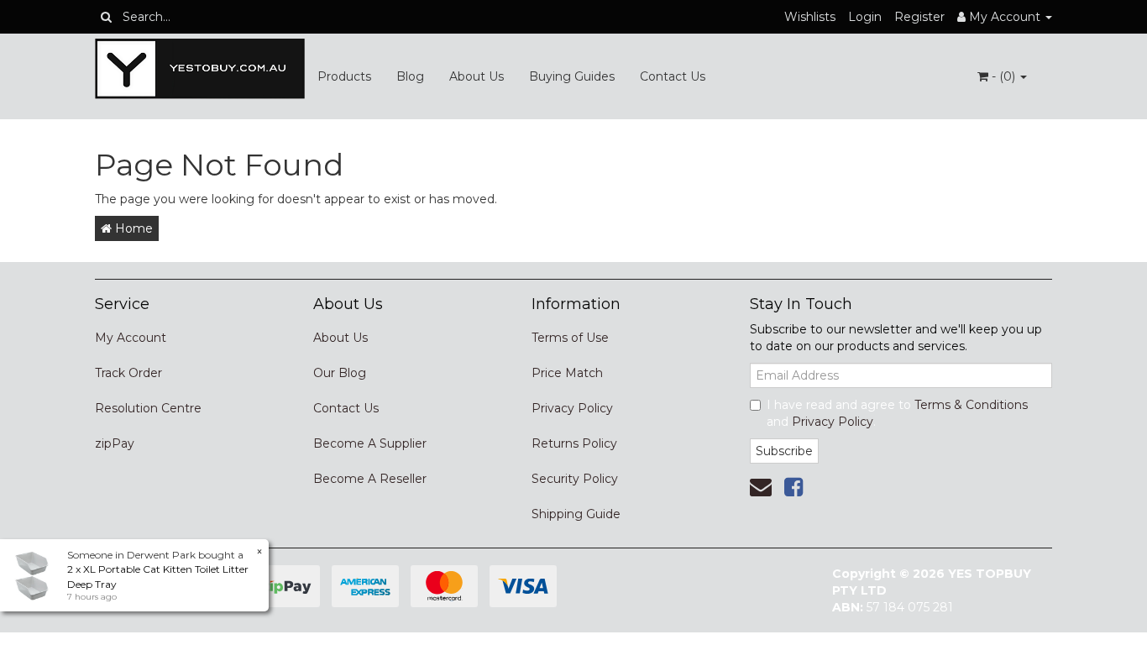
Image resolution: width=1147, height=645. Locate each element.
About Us (476, 76)
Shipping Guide (576, 514)
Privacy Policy (572, 408)
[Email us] (761, 487)
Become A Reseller (370, 478)
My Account (130, 337)
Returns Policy (574, 443)
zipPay (114, 443)
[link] (793, 487)
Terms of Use (570, 337)
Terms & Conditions (971, 404)
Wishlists (809, 16)
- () (1003, 76)
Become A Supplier (370, 443)
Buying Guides (572, 76)
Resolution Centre (148, 408)
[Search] (106, 16)
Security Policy (575, 478)
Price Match (567, 372)
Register (919, 16)
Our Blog (339, 372)
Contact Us (672, 76)
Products (344, 76)
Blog (410, 76)
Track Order (128, 372)
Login (865, 16)
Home (132, 228)
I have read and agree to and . (897, 413)
